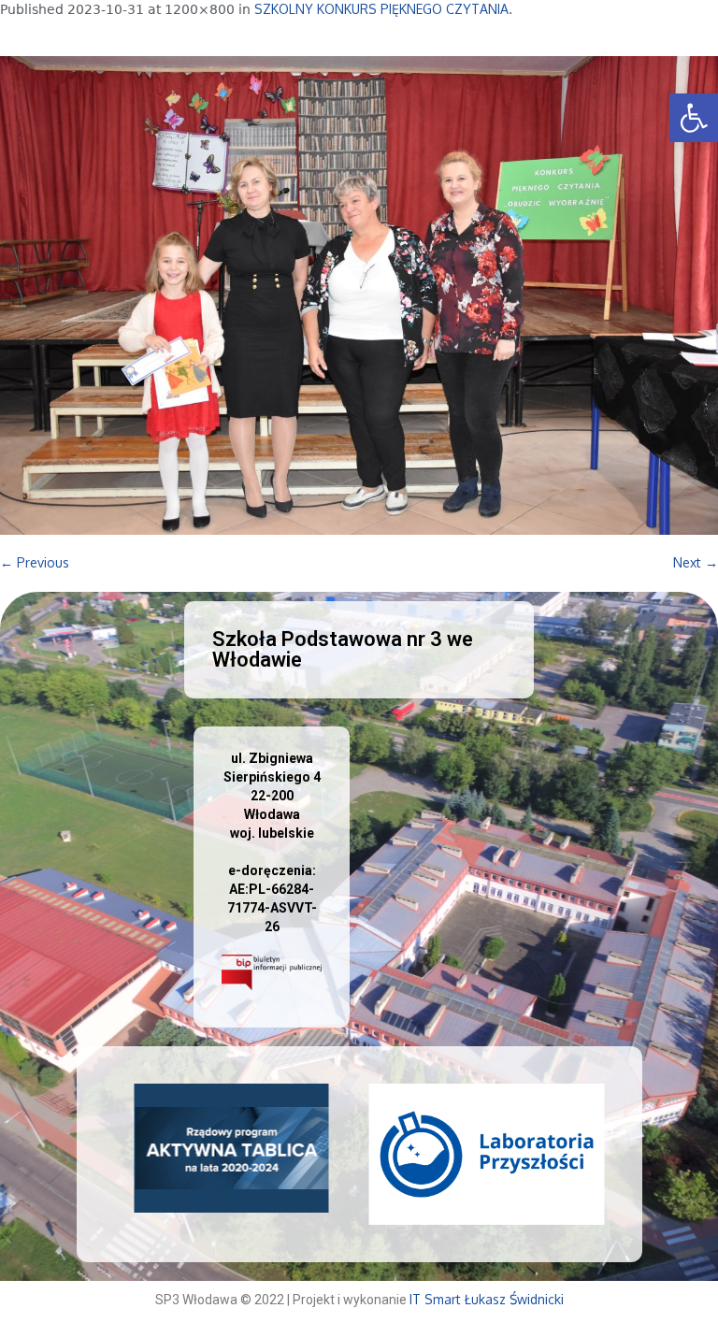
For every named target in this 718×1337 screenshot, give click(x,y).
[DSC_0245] (359, 295)
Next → (695, 562)
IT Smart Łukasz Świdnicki (486, 1299)
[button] (693, 117)
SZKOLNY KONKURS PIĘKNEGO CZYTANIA (381, 9)
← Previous (34, 562)
